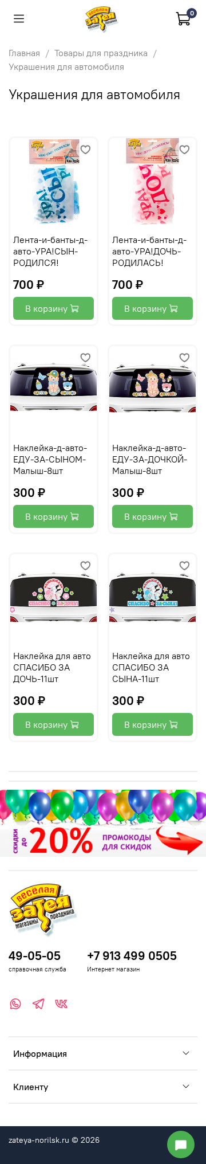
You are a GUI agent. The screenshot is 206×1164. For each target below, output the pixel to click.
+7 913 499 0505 (132, 955)
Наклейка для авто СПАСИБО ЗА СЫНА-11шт (151, 667)
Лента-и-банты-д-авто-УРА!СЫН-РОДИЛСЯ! (50, 251)
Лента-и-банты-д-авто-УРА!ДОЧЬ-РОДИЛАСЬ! (149, 251)
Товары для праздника (101, 52)
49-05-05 (35, 955)
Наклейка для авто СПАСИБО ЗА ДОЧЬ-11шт (52, 667)
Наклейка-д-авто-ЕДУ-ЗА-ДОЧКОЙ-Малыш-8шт (149, 459)
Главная (24, 52)
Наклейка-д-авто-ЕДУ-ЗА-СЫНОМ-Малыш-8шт (50, 459)
